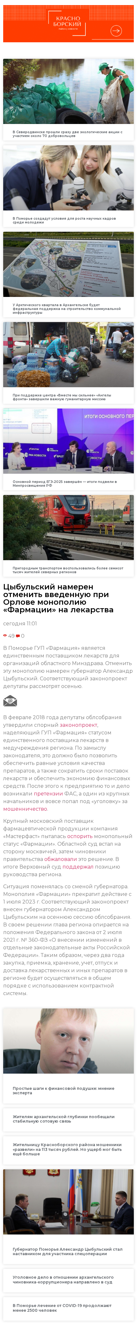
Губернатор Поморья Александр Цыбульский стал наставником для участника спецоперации (68, 1251)
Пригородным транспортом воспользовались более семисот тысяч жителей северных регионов (68, 570)
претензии (48, 794)
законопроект (78, 725)
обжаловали (60, 859)
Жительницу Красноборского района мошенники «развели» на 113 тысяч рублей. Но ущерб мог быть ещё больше (67, 1149)
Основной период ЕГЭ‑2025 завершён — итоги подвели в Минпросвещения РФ (65, 484)
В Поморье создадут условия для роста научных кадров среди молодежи (64, 220)
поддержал (78, 867)
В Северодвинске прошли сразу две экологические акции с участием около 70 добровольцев (67, 134)
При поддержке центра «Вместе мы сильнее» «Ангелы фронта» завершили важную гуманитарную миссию (62, 397)
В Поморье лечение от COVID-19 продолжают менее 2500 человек (62, 1307)
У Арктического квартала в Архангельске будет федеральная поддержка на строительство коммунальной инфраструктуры (67, 309)
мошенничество (25, 809)
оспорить (80, 836)
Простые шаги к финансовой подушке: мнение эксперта (63, 1090)
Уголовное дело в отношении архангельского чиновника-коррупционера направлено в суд (63, 1279)
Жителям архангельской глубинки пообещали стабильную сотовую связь (64, 1119)
